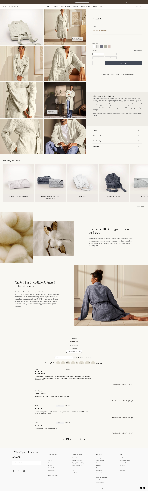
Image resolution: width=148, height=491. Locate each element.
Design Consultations (125, 460)
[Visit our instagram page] (19, 471)
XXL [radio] (111, 58)
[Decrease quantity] (94, 63)
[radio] (94, 46)
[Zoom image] (65, 136)
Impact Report (51, 470)
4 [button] (77, 439)
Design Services (99, 462)
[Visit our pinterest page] (24, 471)
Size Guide (137, 50)
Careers (50, 465)
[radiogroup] (117, 46)
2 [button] (70, 439)
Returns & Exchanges (77, 465)
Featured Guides (100, 482)
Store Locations (123, 458)
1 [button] (67, 439)
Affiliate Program (100, 460)
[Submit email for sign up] (38, 463)
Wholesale (98, 465)
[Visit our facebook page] (13, 471)
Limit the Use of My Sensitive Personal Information (75, 488)
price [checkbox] (73, 363)
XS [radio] (98, 54)
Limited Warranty (76, 467)
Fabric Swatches (123, 467)
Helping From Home (53, 475)
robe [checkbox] (93, 363)
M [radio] (123, 54)
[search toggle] (137, 6)
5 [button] (80, 439)
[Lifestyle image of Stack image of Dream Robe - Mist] (21, 63)
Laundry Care (75, 472)
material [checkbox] (87, 363)
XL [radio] (98, 58)
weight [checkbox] (81, 363)
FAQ (73, 470)
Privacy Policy (99, 470)
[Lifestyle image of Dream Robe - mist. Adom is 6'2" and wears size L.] (65, 100)
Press (49, 472)
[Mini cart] (145, 6)
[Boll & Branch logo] (11, 6)
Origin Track (128, 2)
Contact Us (74, 458)
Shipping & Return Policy (78, 462)
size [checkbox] (58, 363)
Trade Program (99, 458)
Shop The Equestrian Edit (82, 2)
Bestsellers (122, 470)
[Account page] (141, 6)
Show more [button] (99, 363)
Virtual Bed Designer (125, 462)
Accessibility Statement (47, 488)
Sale (101, 6)
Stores (143, 2)
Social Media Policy (57, 488)
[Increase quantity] (102, 63)
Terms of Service (36, 488)
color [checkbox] (62, 363)
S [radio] (110, 54)
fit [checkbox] (76, 363)
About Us (136, 2)
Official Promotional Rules (102, 467)
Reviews (50, 460)
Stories (49, 462)
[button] (142, 206)
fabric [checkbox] (67, 363)
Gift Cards (122, 465)
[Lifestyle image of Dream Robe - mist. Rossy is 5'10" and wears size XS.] (65, 27)
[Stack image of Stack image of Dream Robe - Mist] (21, 27)
